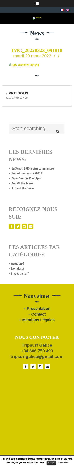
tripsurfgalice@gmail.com (37, 356)
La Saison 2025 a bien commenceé (33, 168)
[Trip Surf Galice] (37, 18)
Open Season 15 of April (26, 178)
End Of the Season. (23, 183)
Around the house (23, 188)
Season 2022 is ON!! (17, 95)
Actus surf (17, 263)
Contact (38, 314)
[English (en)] (67, 10)
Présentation (38, 308)
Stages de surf (19, 273)
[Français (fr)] (62, 10)
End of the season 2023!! (27, 173)
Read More (63, 462)
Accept (51, 462)
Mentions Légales (38, 320)
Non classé (17, 268)
